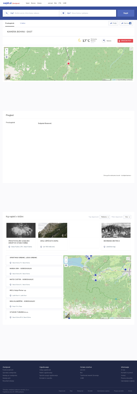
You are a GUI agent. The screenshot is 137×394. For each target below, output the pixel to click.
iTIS (59, 3)
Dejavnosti (62, 391)
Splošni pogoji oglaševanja (48, 375)
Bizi (55, 3)
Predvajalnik (9, 23)
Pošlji (114, 23)
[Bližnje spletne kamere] (104, 41)
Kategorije (80, 391)
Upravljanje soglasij (127, 381)
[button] (6, 57)
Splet (27, 3)
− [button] (6, 53)
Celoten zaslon (131, 49)
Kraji (71, 391)
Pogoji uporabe (119, 391)
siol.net (50, 3)
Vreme (39, 3)
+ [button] (6, 49)
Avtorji (123, 375)
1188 (64, 3)
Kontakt (90, 391)
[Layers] (7, 77)
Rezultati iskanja (8, 381)
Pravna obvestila (126, 378)
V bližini (22, 23)
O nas (123, 370)
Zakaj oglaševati (45, 370)
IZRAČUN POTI (126, 41)
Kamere (109, 41)
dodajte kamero (126, 175)
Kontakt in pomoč (127, 373)
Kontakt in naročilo (45, 378)
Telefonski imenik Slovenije (89, 375)
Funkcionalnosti (8, 370)
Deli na (126, 23)
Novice (33, 3)
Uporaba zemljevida (9, 373)
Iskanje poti (6, 378)
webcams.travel (115, 175)
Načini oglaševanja (45, 373)
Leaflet (114, 80)
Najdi (126, 13)
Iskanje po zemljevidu (10, 375)
